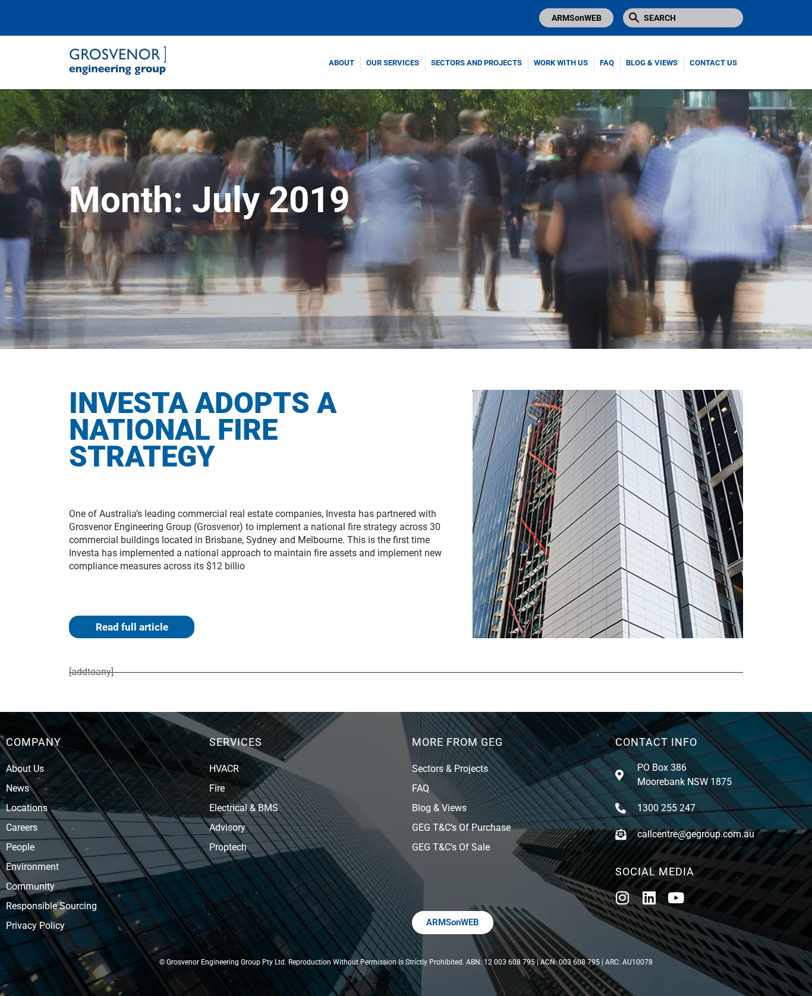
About (341, 62)
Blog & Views (652, 62)
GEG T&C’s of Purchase (461, 827)
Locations (27, 808)
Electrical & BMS (243, 808)
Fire (217, 788)
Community (30, 886)
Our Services (392, 62)
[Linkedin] (649, 897)
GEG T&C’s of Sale (451, 847)
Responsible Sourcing (51, 906)
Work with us (561, 62)
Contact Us (713, 62)
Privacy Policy (35, 925)
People (20, 847)
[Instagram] (622, 897)
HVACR (224, 768)
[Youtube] (676, 897)
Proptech (228, 847)
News (17, 788)
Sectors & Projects (450, 768)
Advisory (227, 827)
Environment (32, 866)
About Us (25, 768)
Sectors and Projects (476, 62)
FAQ (607, 62)
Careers (21, 827)
